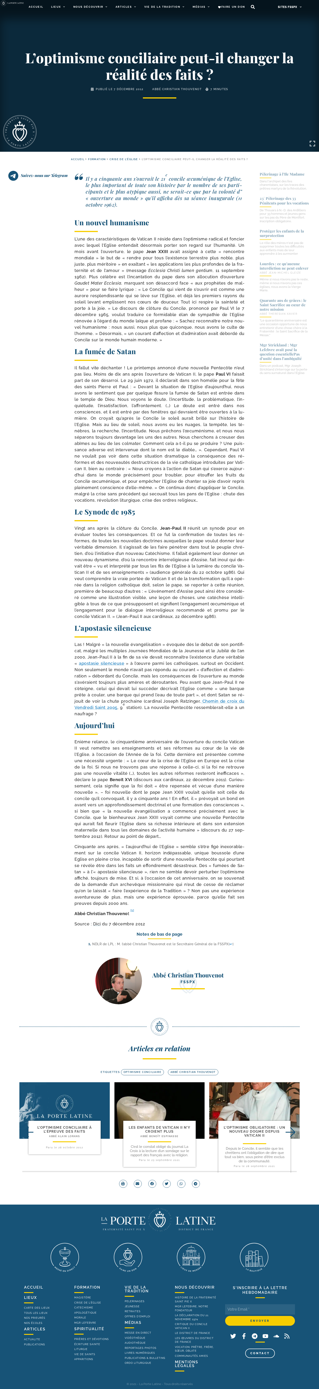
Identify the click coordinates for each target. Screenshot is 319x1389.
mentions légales (186, 1364)
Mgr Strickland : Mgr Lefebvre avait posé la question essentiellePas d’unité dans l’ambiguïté (281, 351)
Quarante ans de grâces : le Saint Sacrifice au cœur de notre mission (283, 305)
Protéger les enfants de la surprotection (282, 233)
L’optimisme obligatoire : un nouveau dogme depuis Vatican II (254, 1131)
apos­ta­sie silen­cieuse (101, 663)
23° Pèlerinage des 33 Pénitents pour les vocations (284, 200)
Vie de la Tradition (162, 6)
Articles (124, 6)
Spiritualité (89, 1329)
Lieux (56, 6)
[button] (253, 7)
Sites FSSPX (287, 7)
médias (133, 1322)
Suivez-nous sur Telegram (44, 175)
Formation (97, 159)
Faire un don (233, 6)
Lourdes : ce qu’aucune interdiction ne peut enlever (284, 266)
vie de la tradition (137, 1289)
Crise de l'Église (124, 159)
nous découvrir (195, 1287)
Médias (199, 6)
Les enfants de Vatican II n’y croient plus (160, 1129)
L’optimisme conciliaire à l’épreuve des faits (64, 1129)
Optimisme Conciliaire (142, 1072)
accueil (77, 159)
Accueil (36, 6)
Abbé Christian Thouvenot (177, 89)
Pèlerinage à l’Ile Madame (282, 174)
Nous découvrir (88, 6)
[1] (132, 910)
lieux (30, 1297)
